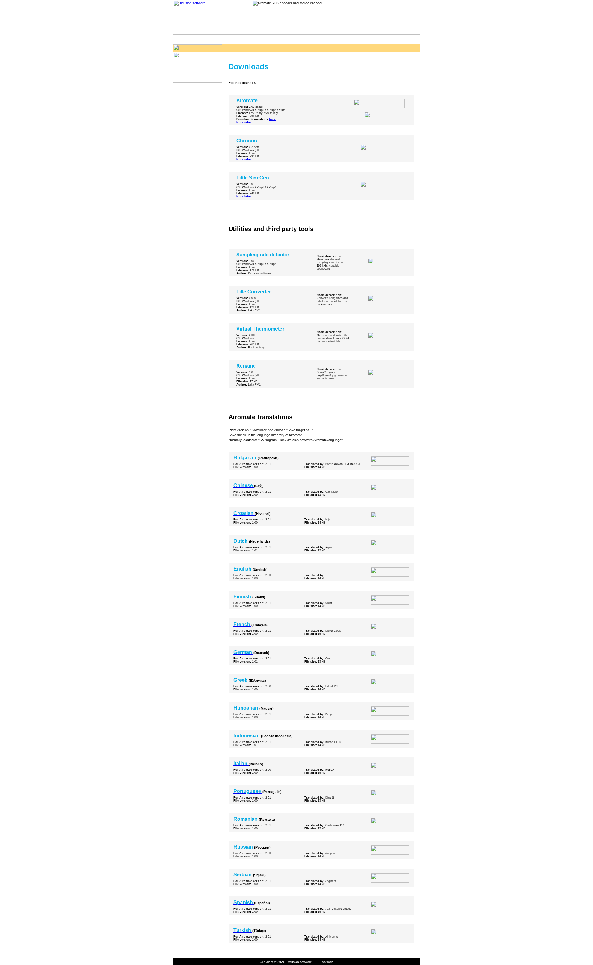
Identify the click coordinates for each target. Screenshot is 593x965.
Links (343, 39)
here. (272, 119)
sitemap (327, 961)
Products (219, 39)
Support (312, 39)
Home (188, 39)
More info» (243, 122)
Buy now (281, 39)
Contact (373, 39)
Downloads (250, 39)
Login (405, 39)
